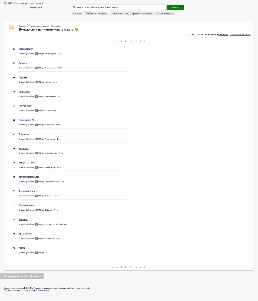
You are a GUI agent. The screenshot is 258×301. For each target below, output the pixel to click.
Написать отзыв (119, 13)
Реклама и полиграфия (39, 26)
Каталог (77, 13)
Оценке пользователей (240, 35)
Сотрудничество (165, 13)
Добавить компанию (96, 13)
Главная (23, 26)
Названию (223, 35)
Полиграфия (56, 26)
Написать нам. (42, 290)
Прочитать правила (142, 13)
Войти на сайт (35, 8)
